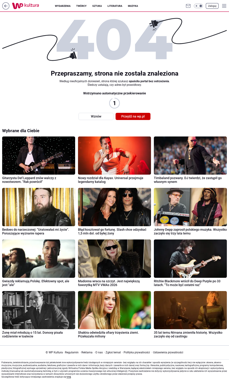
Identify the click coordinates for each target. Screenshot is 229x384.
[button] (198, 6)
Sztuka (97, 5)
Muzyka (133, 5)
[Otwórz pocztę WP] (188, 6)
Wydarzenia (62, 5)
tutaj (69, 377)
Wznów (96, 116)
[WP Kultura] (33, 6)
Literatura (115, 5)
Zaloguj (212, 5)
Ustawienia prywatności (167, 352)
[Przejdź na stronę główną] (5, 8)
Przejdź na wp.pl (133, 116)
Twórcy (81, 5)
